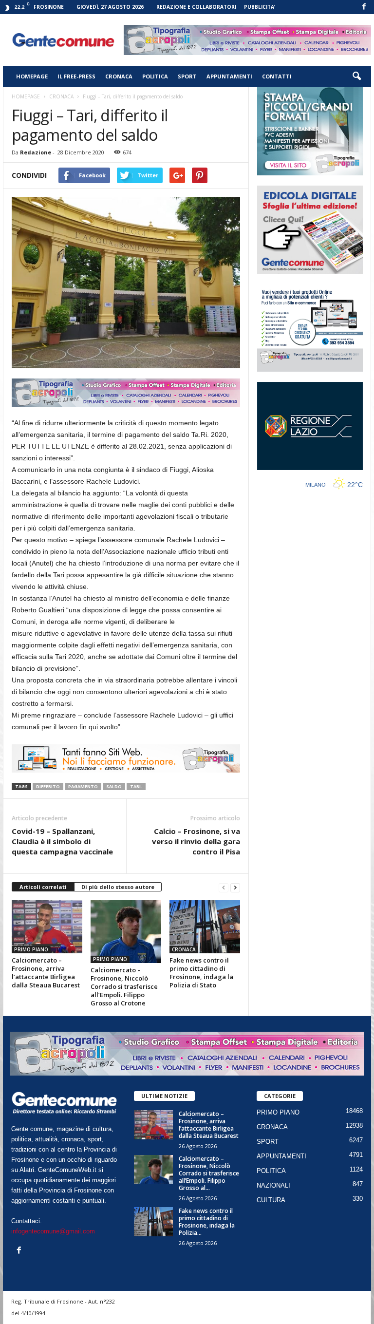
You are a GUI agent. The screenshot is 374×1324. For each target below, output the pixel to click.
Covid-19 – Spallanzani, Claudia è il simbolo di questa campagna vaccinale (62, 841)
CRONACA (118, 76)
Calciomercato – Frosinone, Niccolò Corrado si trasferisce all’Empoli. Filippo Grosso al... (209, 1173)
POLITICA (155, 76)
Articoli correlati (43, 886)
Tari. (136, 786)
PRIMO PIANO (31, 949)
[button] (356, 76)
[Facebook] (364, 7)
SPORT (187, 76)
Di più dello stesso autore (117, 886)
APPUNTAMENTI (229, 76)
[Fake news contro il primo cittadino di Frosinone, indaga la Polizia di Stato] (204, 926)
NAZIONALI (273, 1185)
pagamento (83, 786)
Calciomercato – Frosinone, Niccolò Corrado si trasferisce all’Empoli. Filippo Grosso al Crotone (124, 986)
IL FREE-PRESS (76, 76)
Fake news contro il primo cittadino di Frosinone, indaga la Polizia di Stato (201, 972)
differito (48, 786)
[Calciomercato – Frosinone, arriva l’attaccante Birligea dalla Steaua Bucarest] (47, 926)
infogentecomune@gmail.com (53, 1231)
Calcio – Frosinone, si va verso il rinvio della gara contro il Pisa (196, 841)
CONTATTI (277, 76)
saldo (114, 786)
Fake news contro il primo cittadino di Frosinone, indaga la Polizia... (207, 1222)
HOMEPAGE (32, 76)
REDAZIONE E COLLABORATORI (196, 6)
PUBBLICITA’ (259, 6)
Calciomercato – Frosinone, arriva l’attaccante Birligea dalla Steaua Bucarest (46, 972)
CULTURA (271, 1200)
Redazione (35, 152)
